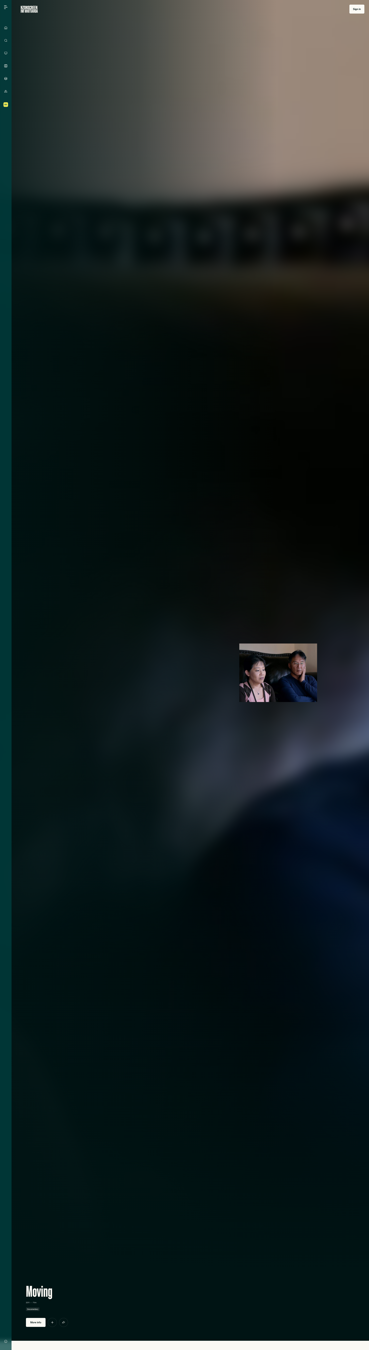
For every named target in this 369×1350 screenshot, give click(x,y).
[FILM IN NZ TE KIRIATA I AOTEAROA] (6, 66)
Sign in (357, 9)
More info (35, 1322)
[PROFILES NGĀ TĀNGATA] (6, 91)
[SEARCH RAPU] (6, 40)
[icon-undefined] (52, 1322)
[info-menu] (6, 1341)
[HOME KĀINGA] (6, 27)
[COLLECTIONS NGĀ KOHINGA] (6, 78)
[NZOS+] (6, 105)
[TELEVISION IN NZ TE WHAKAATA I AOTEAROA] (6, 53)
